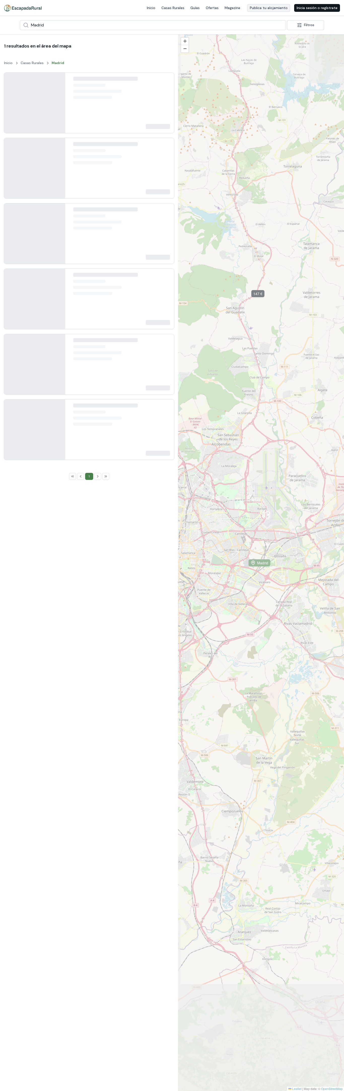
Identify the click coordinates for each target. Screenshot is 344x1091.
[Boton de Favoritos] (166, 81)
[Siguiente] (57, 106)
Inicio (151, 8)
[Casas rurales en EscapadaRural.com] (23, 8)
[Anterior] (11, 106)
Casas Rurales (172, 8)
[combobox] (153, 25)
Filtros (309, 25)
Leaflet (296, 1088)
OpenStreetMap (332, 1088)
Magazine (232, 8)
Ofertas (212, 8)
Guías (195, 8)
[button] (207, 133)
